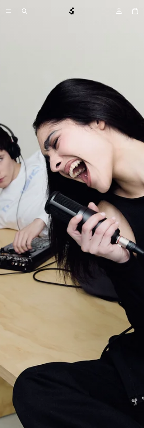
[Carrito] (135, 11)
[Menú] (8, 11)
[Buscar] (24, 11)
